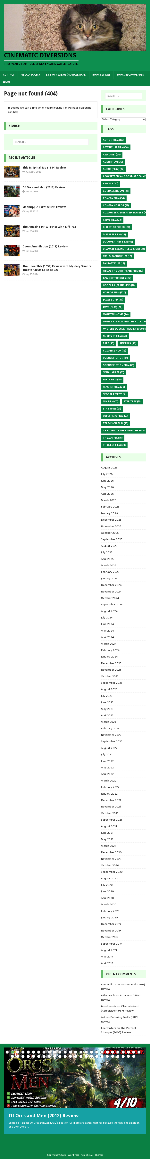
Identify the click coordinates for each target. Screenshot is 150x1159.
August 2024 (109, 611)
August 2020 (109, 878)
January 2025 (109, 578)
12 (65, 1052)
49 (128, 1056)
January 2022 (109, 793)
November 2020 (111, 859)
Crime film (112, 220)
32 (38, 1056)
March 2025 (108, 565)
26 (139, 1052)
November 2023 (111, 669)
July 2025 (106, 552)
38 (70, 1056)
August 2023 (109, 689)
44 (102, 1056)
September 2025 (111, 539)
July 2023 (106, 696)
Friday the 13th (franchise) (123, 271)
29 (23, 1056)
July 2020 (107, 885)
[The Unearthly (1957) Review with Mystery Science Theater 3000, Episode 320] (12, 274)
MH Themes (96, 1155)
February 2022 (110, 787)
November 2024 (111, 591)
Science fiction (115, 358)
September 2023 (111, 683)
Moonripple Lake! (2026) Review (44, 207)
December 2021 (111, 800)
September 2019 (111, 943)
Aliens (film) (113, 169)
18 (96, 1052)
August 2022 (109, 748)
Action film (113, 140)
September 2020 (112, 872)
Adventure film (116, 147)
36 (60, 1056)
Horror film (114, 292)
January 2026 (109, 513)
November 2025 (111, 526)
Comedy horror (116, 205)
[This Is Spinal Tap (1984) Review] (12, 175)
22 (118, 1052)
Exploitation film (117, 256)
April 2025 (107, 559)
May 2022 (107, 767)
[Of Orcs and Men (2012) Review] (12, 195)
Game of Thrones (117, 278)
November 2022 (111, 735)
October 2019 (109, 937)
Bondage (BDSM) (116, 191)
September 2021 (111, 819)
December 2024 (111, 585)
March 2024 (108, 644)
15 (81, 1052)
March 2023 (108, 722)
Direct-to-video (116, 227)
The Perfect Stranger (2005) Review (118, 1030)
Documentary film (118, 242)
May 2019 (107, 956)
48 (123, 1056)
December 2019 (111, 924)
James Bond (113, 300)
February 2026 (110, 506)
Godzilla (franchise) (119, 285)
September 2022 (111, 741)
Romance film (114, 351)
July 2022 (106, 754)
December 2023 (111, 663)
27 (12, 1056)
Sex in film (112, 380)
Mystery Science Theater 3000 (125, 329)
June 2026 (107, 480)
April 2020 (107, 898)
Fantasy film (114, 263)
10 (54, 1052)
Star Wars (112, 409)
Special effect (114, 394)
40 (81, 1056)
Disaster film (114, 234)
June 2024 (107, 624)
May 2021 (107, 839)
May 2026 (107, 487)
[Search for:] (51, 142)
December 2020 (111, 852)
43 (96, 1056)
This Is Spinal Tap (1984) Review (44, 167)
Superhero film (115, 416)
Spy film (110, 401)
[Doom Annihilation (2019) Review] (12, 254)
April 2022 (107, 774)
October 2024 (110, 598)
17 (91, 1052)
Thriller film (114, 445)
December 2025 (111, 519)
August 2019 (109, 950)
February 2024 (110, 650)
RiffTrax (128, 343)
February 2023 (110, 728)
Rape (108, 343)
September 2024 (112, 604)
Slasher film (114, 387)
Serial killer (113, 372)
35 (54, 1056)
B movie (110, 184)
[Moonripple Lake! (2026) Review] (12, 215)
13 (70, 1052)
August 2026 (109, 467)
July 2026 (107, 474)
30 (28, 1056)
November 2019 (111, 930)
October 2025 (110, 533)
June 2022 (107, 761)
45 (107, 1056)
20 (107, 1052)
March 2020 (108, 904)
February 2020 (110, 911)
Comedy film (114, 198)
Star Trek (132, 401)
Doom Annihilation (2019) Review (45, 246)
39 (75, 1056)
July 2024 (107, 617)
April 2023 (107, 715)
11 (60, 1052)
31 (33, 1056)
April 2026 (107, 494)
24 (128, 1052)
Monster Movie (116, 314)
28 (17, 1056)
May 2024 (107, 630)
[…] (28, 1127)
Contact (9, 75)
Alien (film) (113, 162)
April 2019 (107, 963)
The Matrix (112, 438)
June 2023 (107, 702)
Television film (115, 423)
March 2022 (108, 780)
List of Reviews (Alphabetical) (66, 75)
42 (91, 1056)
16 (86, 1052)
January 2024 (109, 656)
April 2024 (107, 637)
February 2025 (110, 572)
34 (49, 1056)
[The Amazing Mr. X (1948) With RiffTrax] (12, 234)
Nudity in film (115, 336)
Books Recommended (130, 75)
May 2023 (107, 709)
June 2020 (107, 891)
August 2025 (109, 546)
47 (118, 1056)
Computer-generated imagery (125, 213)
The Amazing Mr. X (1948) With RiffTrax (49, 226)
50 (133, 1056)
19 (102, 1052)
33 (44, 1056)
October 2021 (109, 813)
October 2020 (110, 865)
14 (75, 1052)
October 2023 (110, 676)
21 (112, 1052)
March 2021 (108, 846)
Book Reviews (101, 75)
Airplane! (112, 155)
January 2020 (109, 917)
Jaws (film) (112, 307)
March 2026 (108, 500)
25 (133, 1052)
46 (112, 1056)
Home (6, 82)
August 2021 (109, 826)
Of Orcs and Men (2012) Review (43, 187)
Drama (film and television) (124, 249)
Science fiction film (118, 365)
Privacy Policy (30, 75)
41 (86, 1056)
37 (65, 1056)
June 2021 (107, 833)
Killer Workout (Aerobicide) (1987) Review (120, 1008)
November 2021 (111, 806)
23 (123, 1052)
